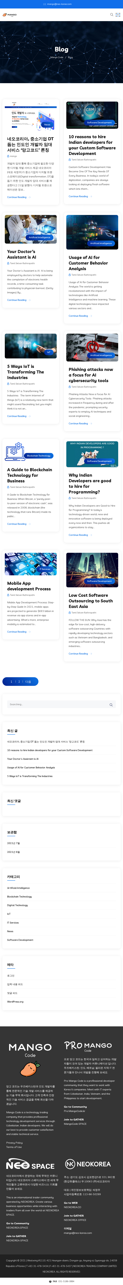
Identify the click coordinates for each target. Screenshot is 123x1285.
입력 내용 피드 (15, 984)
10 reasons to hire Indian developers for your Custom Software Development (50, 750)
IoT (48, 352)
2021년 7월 (13, 843)
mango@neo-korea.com (59, 4)
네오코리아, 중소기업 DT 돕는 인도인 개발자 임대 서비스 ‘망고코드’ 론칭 (30, 144)
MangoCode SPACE (75, 1123)
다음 (28, 681)
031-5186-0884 (66, 1281)
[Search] (113, 702)
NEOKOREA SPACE (17, 1240)
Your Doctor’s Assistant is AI (22, 758)
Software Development (99, 122)
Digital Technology (17, 905)
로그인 (10, 975)
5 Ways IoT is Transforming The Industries (25, 372)
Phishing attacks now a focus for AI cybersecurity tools (91, 375)
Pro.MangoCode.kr (74, 1111)
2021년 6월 (13, 851)
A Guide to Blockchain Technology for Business (29, 475)
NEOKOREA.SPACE (17, 1227)
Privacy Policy (14, 1142)
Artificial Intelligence (39, 237)
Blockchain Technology (38, 455)
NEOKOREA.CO (72, 1207)
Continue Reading (16, 197)
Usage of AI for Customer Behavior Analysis (88, 263)
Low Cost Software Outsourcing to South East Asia (91, 601)
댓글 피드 (12, 993)
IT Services (45, 569)
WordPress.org (15, 1001)
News (47, 124)
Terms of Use (14, 1147)
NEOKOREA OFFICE (75, 1220)
